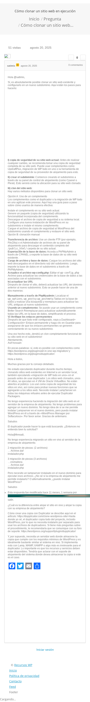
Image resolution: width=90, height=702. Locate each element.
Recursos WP (23, 665)
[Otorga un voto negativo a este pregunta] (83, 57)
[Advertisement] (45, 124)
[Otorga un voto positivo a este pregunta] (71, 57)
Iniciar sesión (45, 649)
